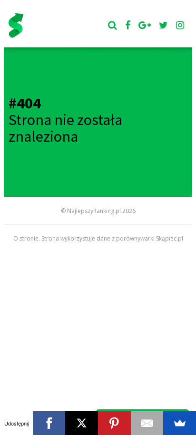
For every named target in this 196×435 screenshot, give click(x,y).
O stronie (26, 238)
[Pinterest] (114, 423)
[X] (81, 423)
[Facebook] (49, 423)
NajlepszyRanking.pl (94, 211)
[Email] (147, 423)
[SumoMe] (179, 423)
